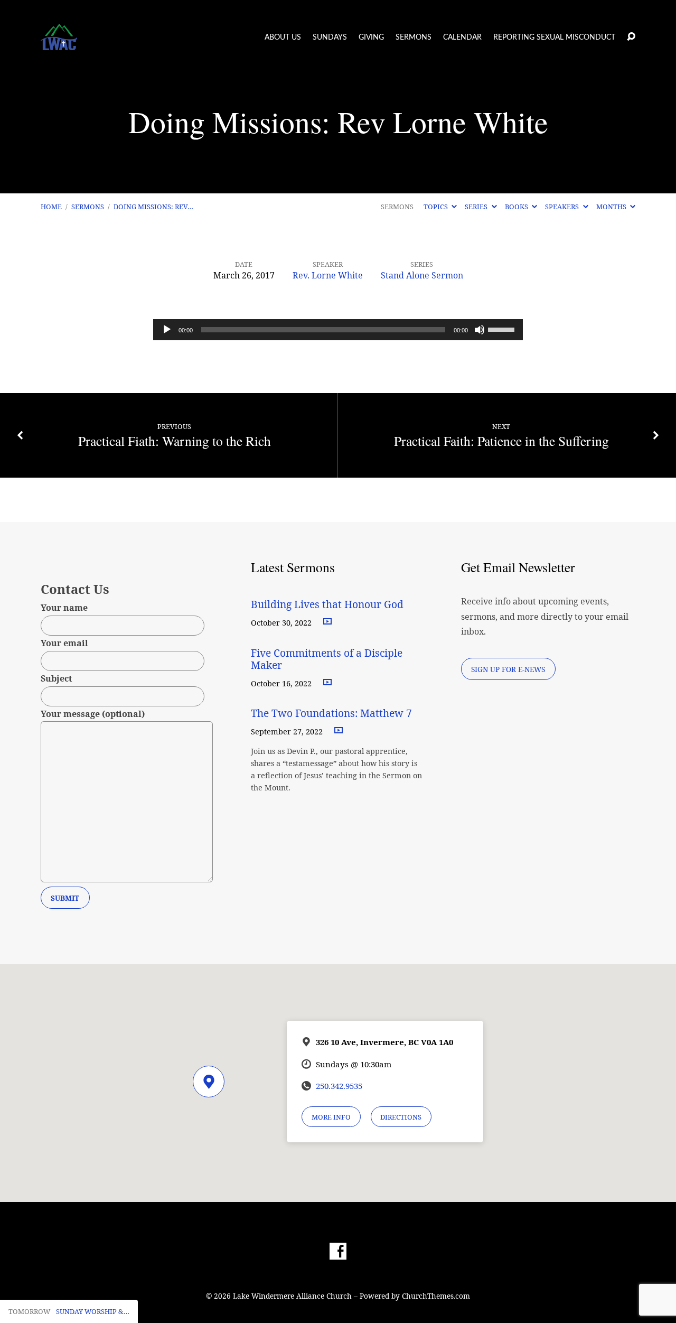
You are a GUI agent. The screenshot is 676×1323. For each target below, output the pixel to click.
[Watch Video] (327, 622)
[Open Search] (631, 37)
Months (612, 206)
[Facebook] (338, 1251)
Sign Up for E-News (508, 669)
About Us (283, 37)
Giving (371, 37)
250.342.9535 (339, 1085)
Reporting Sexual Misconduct (554, 37)
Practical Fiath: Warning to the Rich (174, 441)
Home (51, 206)
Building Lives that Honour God (327, 604)
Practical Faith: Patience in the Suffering (501, 441)
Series (477, 206)
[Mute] (479, 329)
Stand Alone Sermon (422, 275)
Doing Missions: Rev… (153, 206)
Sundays (330, 37)
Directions (400, 1117)
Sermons (413, 37)
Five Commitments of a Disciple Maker (326, 659)
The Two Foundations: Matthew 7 (333, 713)
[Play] (167, 329)
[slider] (503, 328)
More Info (331, 1117)
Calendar (462, 37)
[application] (338, 329)
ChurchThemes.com (436, 1296)
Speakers (562, 206)
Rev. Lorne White (328, 275)
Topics (436, 206)
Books (517, 206)
